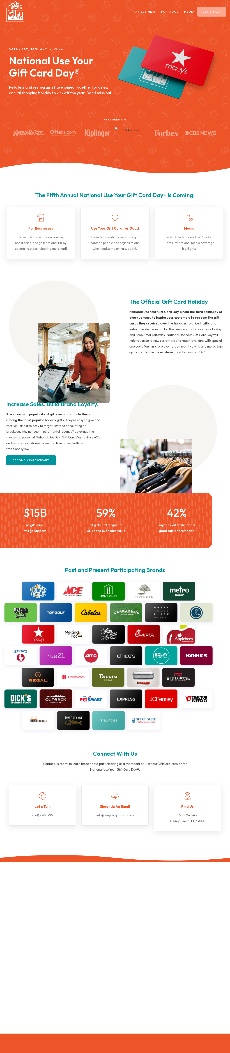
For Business (144, 11)
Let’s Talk (212, 11)
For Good (170, 11)
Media (189, 11)
